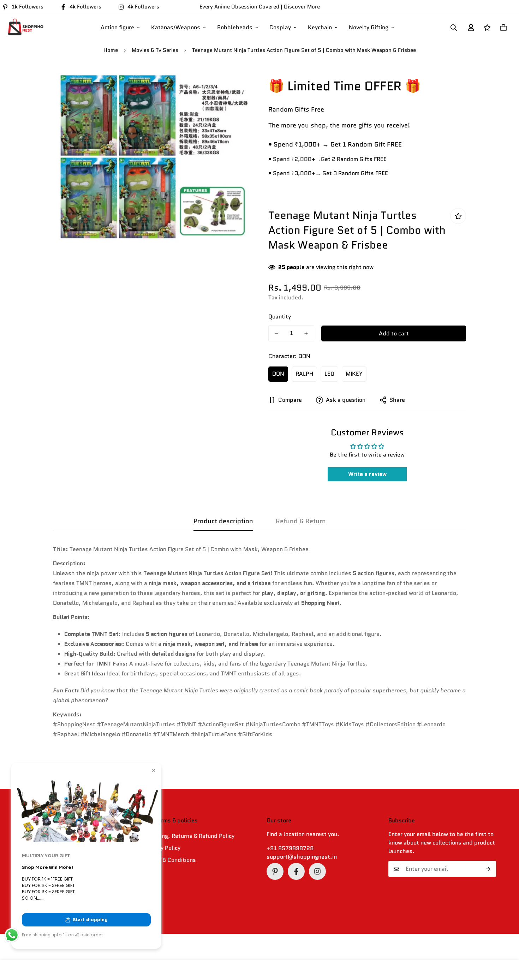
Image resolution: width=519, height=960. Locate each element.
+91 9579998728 (290, 848)
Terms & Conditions (170, 860)
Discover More (302, 7)
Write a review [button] (367, 474)
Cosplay (280, 27)
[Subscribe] (488, 869)
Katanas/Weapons (175, 27)
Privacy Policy (162, 848)
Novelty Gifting (368, 27)
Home (110, 50)
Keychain (320, 27)
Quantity (279, 316)
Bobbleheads (234, 27)
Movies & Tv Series (155, 50)
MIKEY (354, 374)
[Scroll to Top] (505, 921)
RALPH (304, 374)
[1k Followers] (275, 871)
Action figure (117, 27)
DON (278, 374)
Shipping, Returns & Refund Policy (189, 836)
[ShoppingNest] (24, 27)
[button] (503, 27)
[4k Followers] (296, 871)
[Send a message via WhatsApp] (12, 935)
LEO (329, 374)
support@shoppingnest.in (302, 857)
